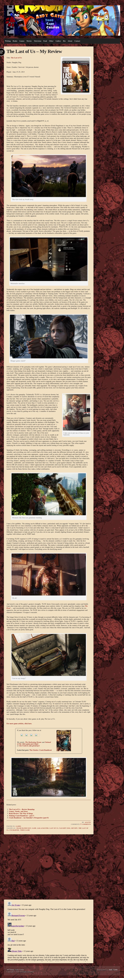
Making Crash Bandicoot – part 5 (21, 815)
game (34, 828)
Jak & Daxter (43, 828)
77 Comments (85, 824)
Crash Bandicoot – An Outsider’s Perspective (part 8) (29, 817)
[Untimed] (61, 750)
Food (45, 41)
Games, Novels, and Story (18, 811)
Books (15, 41)
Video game (25, 830)
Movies (29, 41)
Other (51, 41)
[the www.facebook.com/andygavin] (23, 735)
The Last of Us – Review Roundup (22, 809)
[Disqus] (48, 867)
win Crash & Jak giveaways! (29, 745)
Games (21, 41)
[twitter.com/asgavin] (27, 735)
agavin (88, 822)
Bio (64, 41)
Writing (8, 41)
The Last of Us (16, 57)
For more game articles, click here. (19, 723)
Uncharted (14, 830)
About (70, 41)
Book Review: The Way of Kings (21, 813)
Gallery (58, 41)
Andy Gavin (113, 969)
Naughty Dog (64, 828)
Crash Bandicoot (23, 828)
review (74, 828)
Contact (77, 41)
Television (37, 41)
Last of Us (54, 828)
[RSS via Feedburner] (37, 735)
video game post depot (30, 744)
